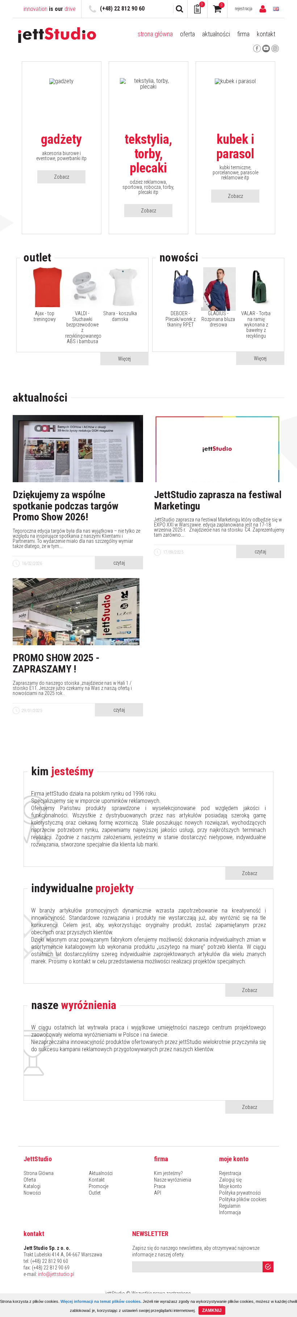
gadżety (61, 140)
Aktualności (216, 34)
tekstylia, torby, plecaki (148, 154)
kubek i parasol (235, 147)
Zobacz (61, 177)
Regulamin (229, 1206)
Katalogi (32, 1186)
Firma (243, 34)
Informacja (230, 1212)
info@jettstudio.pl (56, 1274)
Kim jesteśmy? (168, 1173)
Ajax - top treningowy (45, 316)
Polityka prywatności (240, 1193)
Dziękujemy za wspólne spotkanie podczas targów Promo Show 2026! (65, 506)
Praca (160, 1186)
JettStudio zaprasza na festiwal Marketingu (217, 500)
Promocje (98, 1186)
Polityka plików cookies (243, 1199)
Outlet (95, 1193)
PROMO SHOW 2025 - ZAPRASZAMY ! (56, 664)
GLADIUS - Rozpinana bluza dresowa (218, 319)
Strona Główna (155, 34)
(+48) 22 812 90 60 (122, 8)
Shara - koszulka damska (120, 316)
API (157, 1193)
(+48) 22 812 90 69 (51, 1268)
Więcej (124, 359)
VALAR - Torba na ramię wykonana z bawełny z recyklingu (256, 325)
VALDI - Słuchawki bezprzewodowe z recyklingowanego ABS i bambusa (82, 327)
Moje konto (230, 1186)
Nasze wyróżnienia (172, 1180)
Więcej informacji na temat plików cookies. (101, 1301)
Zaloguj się (230, 1180)
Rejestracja (243, 9)
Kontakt (266, 34)
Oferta (187, 34)
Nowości (32, 1193)
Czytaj (119, 563)
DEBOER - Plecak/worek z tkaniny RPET (181, 319)
